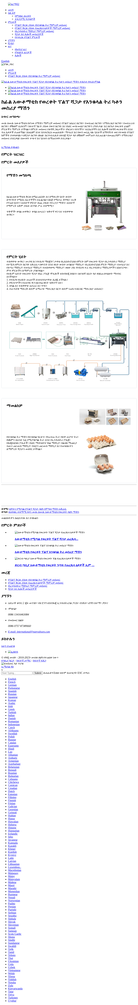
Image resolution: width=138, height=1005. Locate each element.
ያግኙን (11, 40)
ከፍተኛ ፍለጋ (39, 660)
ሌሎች (18, 55)
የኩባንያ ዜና (21, 49)
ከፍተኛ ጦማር (23, 660)
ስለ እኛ (11, 12)
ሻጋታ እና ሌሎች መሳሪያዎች (29, 34)
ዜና (9, 46)
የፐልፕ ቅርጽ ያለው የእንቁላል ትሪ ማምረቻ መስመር (41, 25)
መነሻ (10, 9)
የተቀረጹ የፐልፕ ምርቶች (27, 37)
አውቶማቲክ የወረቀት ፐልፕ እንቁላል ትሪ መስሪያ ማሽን (48, 552)
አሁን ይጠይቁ (8, 646)
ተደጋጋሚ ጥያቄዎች (25, 19)
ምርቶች (12, 22)
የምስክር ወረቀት (23, 16)
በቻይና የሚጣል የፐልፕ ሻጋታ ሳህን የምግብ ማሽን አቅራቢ (37, 508)
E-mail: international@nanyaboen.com (29, 631)
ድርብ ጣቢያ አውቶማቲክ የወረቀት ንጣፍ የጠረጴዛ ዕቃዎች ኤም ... (54, 565)
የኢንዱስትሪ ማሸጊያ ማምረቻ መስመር (34, 31)
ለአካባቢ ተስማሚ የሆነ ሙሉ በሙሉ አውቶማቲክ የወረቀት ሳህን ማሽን (44, 512)
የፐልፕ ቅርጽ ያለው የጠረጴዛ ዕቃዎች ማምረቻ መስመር (42, 28)
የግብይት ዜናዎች (23, 52)
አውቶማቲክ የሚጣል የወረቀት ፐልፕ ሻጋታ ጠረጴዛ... (46, 539)
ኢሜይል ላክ (7, 666)
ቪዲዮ (11, 43)
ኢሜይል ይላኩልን (10, 147)
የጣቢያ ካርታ (7, 660)
